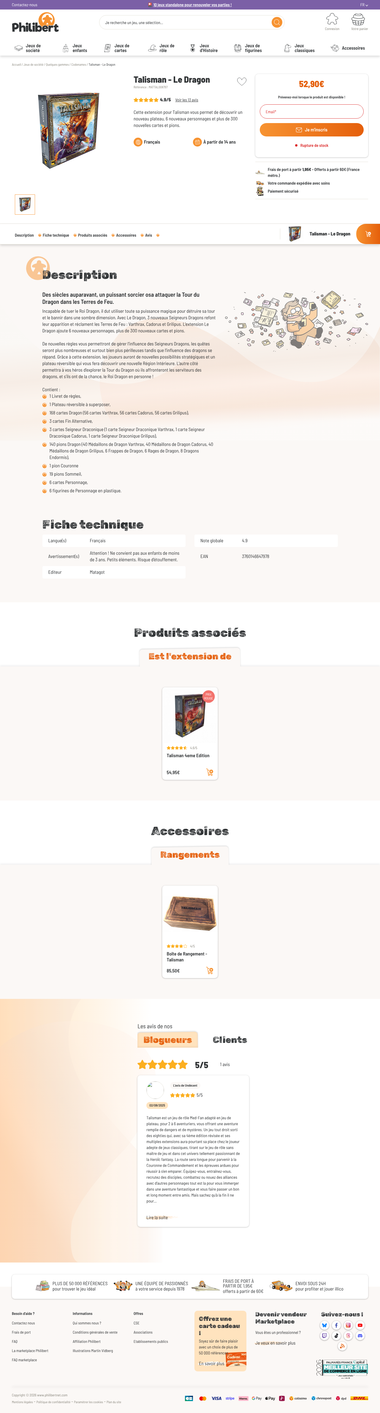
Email (270, 112)
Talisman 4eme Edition (188, 755)
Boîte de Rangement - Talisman (187, 957)
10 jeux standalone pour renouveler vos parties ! (192, 4)
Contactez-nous (24, 4)
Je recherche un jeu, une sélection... (134, 23)
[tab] (190, 658)
